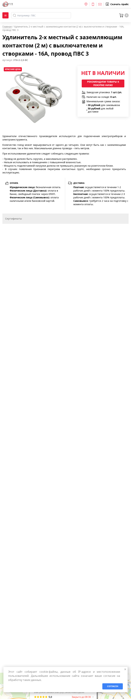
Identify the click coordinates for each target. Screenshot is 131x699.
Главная (7, 26)
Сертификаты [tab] (13, 218)
